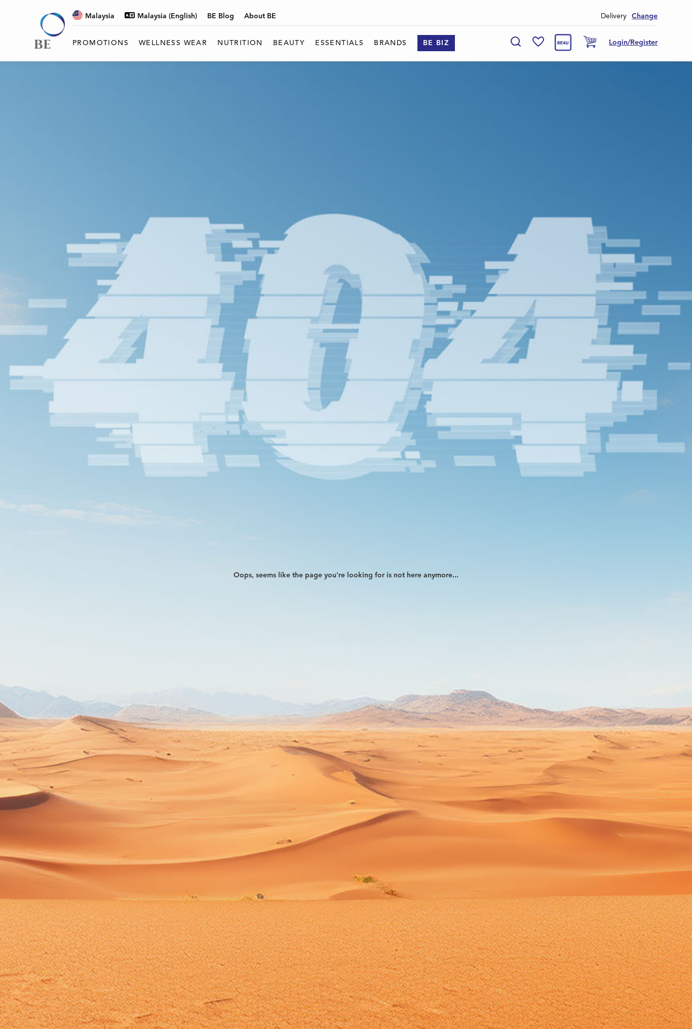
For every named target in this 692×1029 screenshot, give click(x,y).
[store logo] (49, 31)
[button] (93, 16)
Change (645, 16)
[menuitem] (100, 43)
